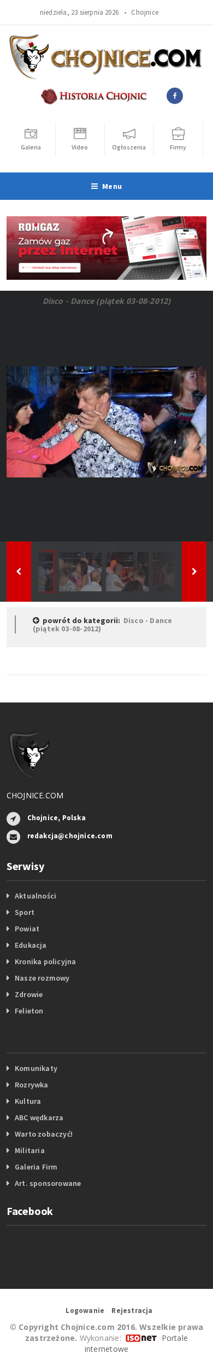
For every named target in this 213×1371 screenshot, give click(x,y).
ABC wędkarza (39, 1117)
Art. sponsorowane (48, 1183)
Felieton (29, 1011)
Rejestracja (131, 1310)
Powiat (27, 929)
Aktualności (35, 896)
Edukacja (31, 945)
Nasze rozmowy (42, 978)
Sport (24, 912)
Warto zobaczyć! (44, 1134)
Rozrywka (32, 1085)
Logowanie (85, 1310)
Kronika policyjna (45, 961)
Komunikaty (36, 1068)
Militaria (30, 1150)
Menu (112, 186)
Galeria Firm (36, 1167)
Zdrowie (29, 994)
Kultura (28, 1101)
